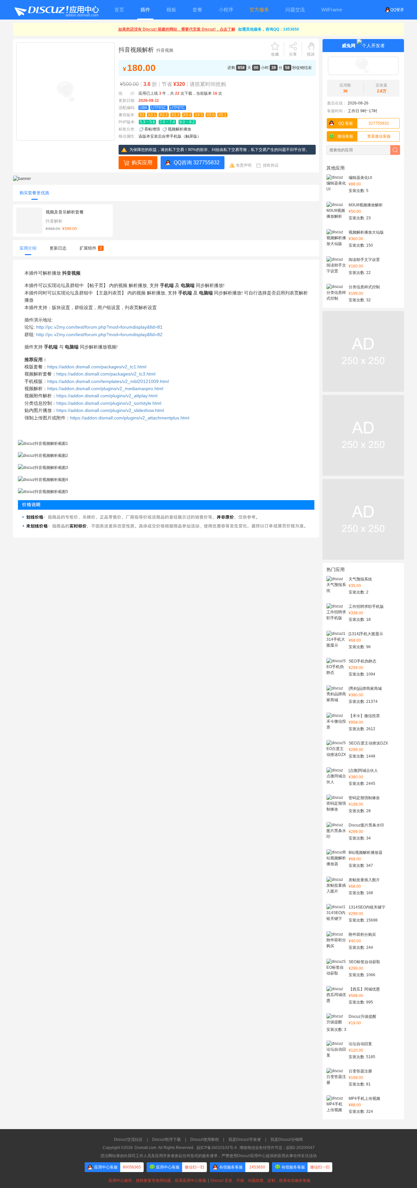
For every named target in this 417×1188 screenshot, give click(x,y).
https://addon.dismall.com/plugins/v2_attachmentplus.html (129, 417)
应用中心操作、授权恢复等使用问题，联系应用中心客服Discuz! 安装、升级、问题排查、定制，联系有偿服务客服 (208, 1180)
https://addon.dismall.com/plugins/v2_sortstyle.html (108, 403)
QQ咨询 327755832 (197, 162)
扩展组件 (90, 248)
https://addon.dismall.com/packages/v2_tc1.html (96, 366)
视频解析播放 (179, 129)
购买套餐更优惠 (34, 192)
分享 (293, 54)
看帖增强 (152, 129)
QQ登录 (397, 9)
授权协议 (271, 165)
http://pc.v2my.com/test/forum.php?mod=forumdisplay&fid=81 (99, 327)
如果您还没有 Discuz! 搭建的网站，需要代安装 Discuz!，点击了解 (176, 29)
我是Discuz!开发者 (244, 1139)
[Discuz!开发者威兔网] (363, 65)
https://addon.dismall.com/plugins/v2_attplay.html (106, 395)
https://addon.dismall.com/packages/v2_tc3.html (105, 373)
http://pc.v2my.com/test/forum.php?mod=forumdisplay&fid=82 (99, 334)
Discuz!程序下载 (166, 1139)
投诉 (311, 54)
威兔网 (348, 45)
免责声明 (244, 165)
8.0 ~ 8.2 (187, 122)
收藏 (275, 54)
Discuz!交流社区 (128, 1139)
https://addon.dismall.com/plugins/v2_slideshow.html (110, 410)
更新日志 (58, 248)
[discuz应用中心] (56, 10)
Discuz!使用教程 (204, 1139)
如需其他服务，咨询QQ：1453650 (268, 29)
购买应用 (142, 162)
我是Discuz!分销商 (286, 1139)
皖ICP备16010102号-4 (217, 1147)
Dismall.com (145, 1147)
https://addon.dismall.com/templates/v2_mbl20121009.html (108, 381)
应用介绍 (28, 248)
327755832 (363, 123)
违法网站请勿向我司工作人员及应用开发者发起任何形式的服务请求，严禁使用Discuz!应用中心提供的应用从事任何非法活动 (208, 1156)
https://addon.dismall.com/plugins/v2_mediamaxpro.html (105, 388)
